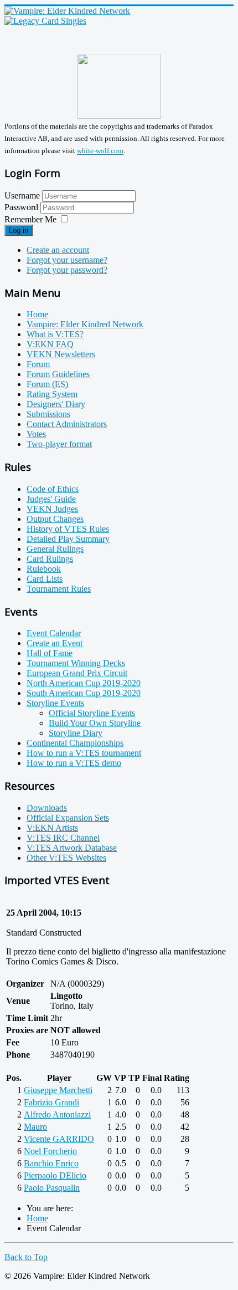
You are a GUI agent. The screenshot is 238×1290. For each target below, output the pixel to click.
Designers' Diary (56, 404)
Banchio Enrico (51, 1163)
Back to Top (26, 1257)
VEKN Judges (52, 509)
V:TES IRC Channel (63, 837)
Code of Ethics (53, 489)
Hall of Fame (50, 653)
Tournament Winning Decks (76, 663)
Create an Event (54, 643)
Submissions (48, 414)
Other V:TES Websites (66, 857)
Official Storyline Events (92, 713)
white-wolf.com (100, 151)
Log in (18, 230)
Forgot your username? (67, 260)
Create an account (58, 250)
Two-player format (59, 444)
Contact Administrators (67, 424)
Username (22, 195)
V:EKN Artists (52, 827)
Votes (36, 434)
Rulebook (44, 568)
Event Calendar (54, 633)
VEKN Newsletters (61, 354)
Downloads (47, 807)
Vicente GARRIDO (59, 1139)
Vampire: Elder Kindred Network (85, 324)
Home (37, 314)
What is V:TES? (55, 334)
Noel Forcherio (50, 1151)
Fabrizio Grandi (51, 1102)
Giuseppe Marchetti (58, 1090)
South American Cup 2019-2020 (84, 693)
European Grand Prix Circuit (77, 673)
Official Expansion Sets (68, 817)
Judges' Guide (51, 499)
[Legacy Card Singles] (45, 21)
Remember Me (30, 219)
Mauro (35, 1126)
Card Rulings (50, 558)
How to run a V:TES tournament (84, 753)
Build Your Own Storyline (95, 723)
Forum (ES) (47, 384)
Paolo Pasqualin (52, 1187)
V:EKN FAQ (50, 344)
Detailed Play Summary (68, 539)
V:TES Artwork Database (72, 847)
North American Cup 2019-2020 (84, 683)
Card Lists (45, 578)
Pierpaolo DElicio (55, 1175)
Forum (38, 364)
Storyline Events (55, 703)
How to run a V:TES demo (74, 763)
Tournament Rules (59, 588)
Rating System (52, 394)
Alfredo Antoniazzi (57, 1114)
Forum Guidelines (58, 374)
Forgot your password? (67, 270)
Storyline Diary (75, 733)
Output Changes (55, 519)
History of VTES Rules (68, 529)
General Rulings (55, 548)
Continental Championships (75, 743)
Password (22, 207)
